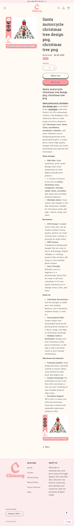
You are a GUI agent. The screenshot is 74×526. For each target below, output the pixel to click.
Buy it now (55, 82)
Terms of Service (33, 487)
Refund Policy (32, 482)
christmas (52, 109)
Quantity (46, 63)
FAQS (29, 492)
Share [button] (47, 447)
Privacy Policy (32, 477)
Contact (30, 473)
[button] (4, 8)
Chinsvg (13, 521)
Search (29, 468)
